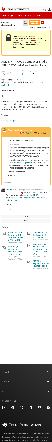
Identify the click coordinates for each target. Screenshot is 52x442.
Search (44, 9)
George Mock (14, 130)
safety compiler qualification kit (24, 163)
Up (4, 183)
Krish (9, 73)
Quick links (6, 381)
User (49, 9)
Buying (5, 391)
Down (10, 183)
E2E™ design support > (12, 15)
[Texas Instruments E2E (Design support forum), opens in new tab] (39, 408)
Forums (28, 15)
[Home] (15, 9)
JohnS (9, 189)
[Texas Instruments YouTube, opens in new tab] (48, 408)
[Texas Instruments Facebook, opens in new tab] (12, 408)
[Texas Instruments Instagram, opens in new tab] (4, 408)
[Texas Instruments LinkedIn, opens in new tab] (30, 408)
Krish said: (14, 144)
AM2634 (17, 80)
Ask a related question (35, 23)
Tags (26, 216)
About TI (6, 372)
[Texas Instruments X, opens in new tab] (21, 408)
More (38, 15)
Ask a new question (42, 22)
